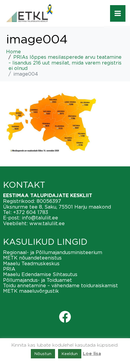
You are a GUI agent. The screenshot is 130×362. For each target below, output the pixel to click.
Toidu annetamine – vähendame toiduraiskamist (60, 285)
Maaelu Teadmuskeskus (31, 263)
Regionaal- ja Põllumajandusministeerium (52, 252)
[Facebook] (65, 317)
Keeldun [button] (70, 353)
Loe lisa (92, 353)
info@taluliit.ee (40, 217)
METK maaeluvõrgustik (31, 291)
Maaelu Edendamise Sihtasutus (40, 274)
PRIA (9, 269)
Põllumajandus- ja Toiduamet (37, 280)
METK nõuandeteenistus (32, 257)
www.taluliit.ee (47, 223)
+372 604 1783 (30, 212)
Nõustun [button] (42, 353)
